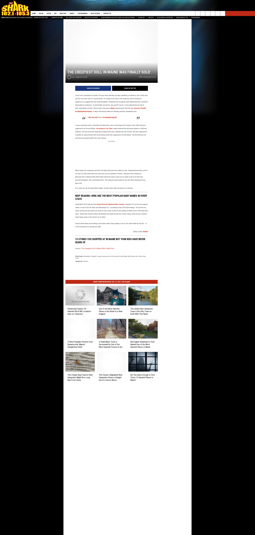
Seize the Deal (95, 13)
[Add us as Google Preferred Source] (202, 13)
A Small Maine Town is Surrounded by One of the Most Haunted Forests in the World (110, 344)
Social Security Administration (107, 204)
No (137, 256)
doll (112, 256)
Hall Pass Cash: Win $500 (74, 17)
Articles (85, 261)
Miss (129, 256)
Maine (113, 108)
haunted (116, 256)
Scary (77, 258)
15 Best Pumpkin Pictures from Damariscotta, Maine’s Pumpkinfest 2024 (80, 344)
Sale (144, 256)
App (55, 13)
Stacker (121, 204)
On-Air (41, 13)
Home (34, 13)
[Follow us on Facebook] (207, 13)
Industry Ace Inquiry (91, 17)
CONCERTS (151, 17)
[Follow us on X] (217, 13)
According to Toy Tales (104, 128)
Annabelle (87, 256)
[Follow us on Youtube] (222, 13)
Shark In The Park (57, 17)
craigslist (93, 256)
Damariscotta (106, 256)
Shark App (141, 17)
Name (133, 256)
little (121, 256)
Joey (73, 77)
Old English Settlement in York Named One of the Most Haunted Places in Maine (142, 344)
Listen (49, 13)
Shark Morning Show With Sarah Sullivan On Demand (118, 17)
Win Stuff (63, 13)
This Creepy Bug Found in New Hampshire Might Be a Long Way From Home (80, 377)
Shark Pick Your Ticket (41, 17)
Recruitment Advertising (165, 17)
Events (72, 13)
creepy (99, 256)
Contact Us (107, 13)
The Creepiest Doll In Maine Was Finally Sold (97, 248)
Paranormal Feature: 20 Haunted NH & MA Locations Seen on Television (79, 311)
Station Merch (195, 17)
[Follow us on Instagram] (212, 13)
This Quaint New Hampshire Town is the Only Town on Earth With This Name (141, 311)
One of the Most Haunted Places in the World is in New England (110, 311)
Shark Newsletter (182, 17)
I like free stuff (93, 117)
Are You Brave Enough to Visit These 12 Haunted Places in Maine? (142, 377)
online (140, 256)
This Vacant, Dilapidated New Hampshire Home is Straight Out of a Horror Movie (110, 377)
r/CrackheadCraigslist (109, 117)
